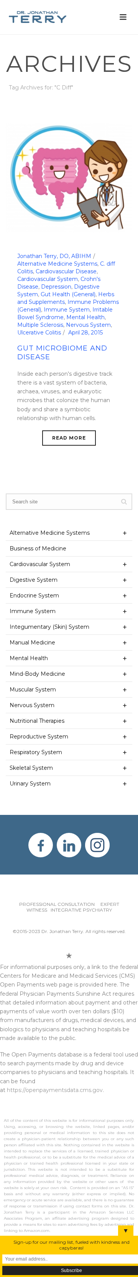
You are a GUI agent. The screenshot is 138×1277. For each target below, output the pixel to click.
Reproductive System (39, 736)
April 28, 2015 (85, 332)
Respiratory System (36, 752)
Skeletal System (31, 767)
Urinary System (30, 783)
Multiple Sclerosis (40, 324)
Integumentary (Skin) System (49, 626)
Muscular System (33, 689)
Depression (56, 286)
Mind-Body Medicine (37, 673)
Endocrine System (34, 595)
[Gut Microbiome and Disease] (69, 177)
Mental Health (85, 317)
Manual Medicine (32, 642)
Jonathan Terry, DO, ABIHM (54, 256)
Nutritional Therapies (37, 720)
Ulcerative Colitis (39, 332)
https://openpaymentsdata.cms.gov (55, 1090)
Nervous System (88, 324)
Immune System (67, 309)
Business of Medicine (38, 548)
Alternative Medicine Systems (57, 263)
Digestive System (34, 579)
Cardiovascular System (47, 279)
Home (58, 107)
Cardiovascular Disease (66, 271)
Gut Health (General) (68, 294)
